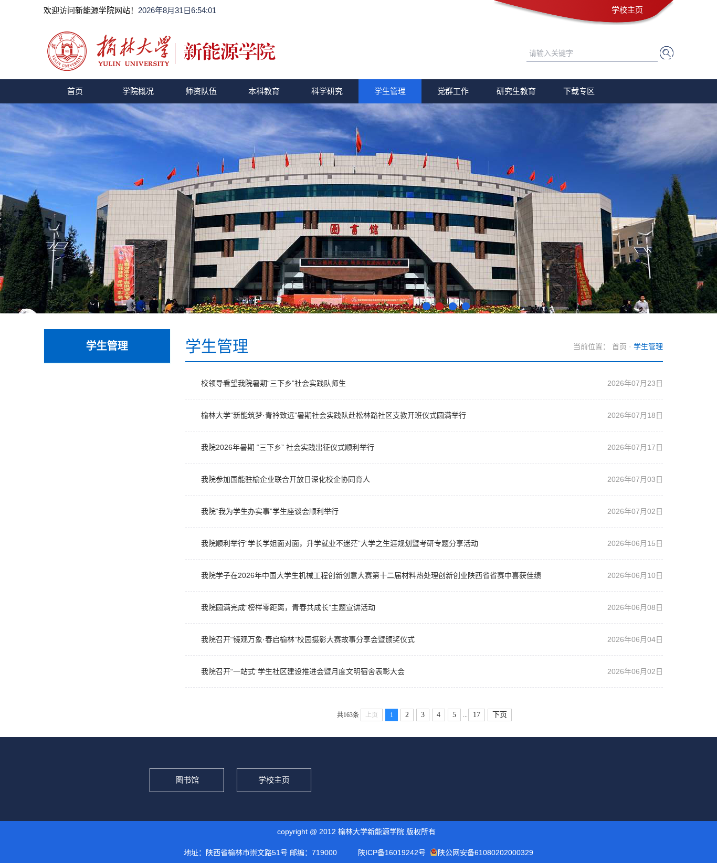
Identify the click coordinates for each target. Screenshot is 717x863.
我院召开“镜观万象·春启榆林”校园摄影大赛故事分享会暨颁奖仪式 (308, 639)
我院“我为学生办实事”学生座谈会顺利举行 (270, 511)
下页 (499, 715)
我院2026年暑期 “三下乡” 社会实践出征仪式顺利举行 (287, 447)
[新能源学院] (165, 67)
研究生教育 (516, 91)
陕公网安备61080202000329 (485, 852)
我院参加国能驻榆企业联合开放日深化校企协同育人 (285, 479)
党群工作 (453, 91)
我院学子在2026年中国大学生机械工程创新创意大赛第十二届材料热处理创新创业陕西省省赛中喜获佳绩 (371, 575)
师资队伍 (201, 91)
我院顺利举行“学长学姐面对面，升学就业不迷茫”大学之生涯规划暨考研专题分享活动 (339, 543)
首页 (75, 91)
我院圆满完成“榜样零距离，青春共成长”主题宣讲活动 (288, 607)
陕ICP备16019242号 (392, 852)
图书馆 (187, 779)
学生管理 (390, 91)
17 (476, 715)
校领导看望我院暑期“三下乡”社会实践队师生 (273, 383)
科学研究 (327, 91)
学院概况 (138, 91)
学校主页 (627, 9)
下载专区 (579, 91)
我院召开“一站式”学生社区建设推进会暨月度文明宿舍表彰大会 (303, 671)
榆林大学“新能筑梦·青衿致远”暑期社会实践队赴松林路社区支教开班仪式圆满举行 (333, 415)
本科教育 (264, 91)
